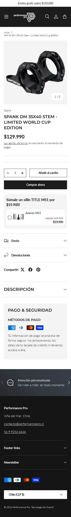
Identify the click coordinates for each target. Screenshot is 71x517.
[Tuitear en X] (22, 270)
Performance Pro (21, 507)
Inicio (7, 32)
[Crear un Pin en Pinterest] (38, 270)
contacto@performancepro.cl (24, 424)
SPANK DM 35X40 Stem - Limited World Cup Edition (31, 35)
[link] (18, 217)
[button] (64, 16)
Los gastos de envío (15, 143)
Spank (7, 110)
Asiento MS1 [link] (33, 213)
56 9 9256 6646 (15, 432)
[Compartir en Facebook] (30, 270)
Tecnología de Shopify (42, 507)
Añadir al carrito (48, 172)
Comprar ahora (35, 184)
